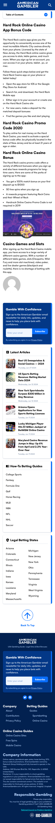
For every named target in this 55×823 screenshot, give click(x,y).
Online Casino (40, 720)
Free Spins (11, 740)
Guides (33, 710)
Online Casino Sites (16, 735)
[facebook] (30, 697)
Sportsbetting (40, 715)
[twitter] (25, 697)
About (9, 710)
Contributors (12, 715)
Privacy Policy (36, 340)
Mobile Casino (13, 745)
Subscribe (40, 331)
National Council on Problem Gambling (36, 810)
